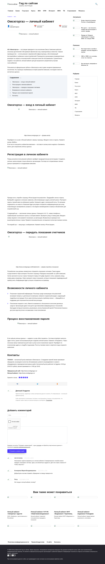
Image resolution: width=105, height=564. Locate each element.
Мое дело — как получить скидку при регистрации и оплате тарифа (88, 29)
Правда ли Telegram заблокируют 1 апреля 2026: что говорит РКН (87, 37)
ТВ (64, 11)
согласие (38, 445)
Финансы (82, 11)
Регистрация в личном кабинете (22, 84)
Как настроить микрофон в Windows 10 (89, 64)
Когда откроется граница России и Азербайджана (88, 21)
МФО (59, 11)
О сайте (49, 542)
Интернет (52, 11)
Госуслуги (25, 11)
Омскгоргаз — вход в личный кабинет (23, 82)
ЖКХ (39, 11)
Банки (18, 11)
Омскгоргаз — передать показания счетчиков (26, 87)
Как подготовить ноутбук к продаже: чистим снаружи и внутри (89, 50)
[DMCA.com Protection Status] (11, 555)
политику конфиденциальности (21, 447)
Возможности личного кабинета (22, 90)
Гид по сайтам (28, 3)
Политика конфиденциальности (18, 542)
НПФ (44, 11)
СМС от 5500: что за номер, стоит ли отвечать (89, 56)
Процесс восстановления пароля (22, 93)
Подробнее (49, 400)
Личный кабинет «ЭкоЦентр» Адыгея (14, 513)
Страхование (71, 11)
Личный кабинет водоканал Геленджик (86, 513)
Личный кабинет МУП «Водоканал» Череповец (63, 513)
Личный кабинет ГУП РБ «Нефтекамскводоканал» (40, 513)
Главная (10, 11)
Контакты (15, 95)
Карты (33, 11)
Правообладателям (37, 542)
